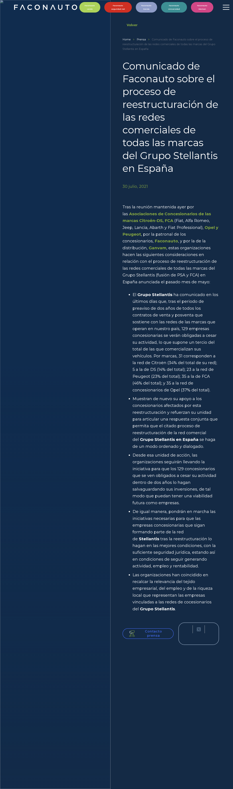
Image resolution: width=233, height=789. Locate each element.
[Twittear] (199, 629)
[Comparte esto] (187, 629)
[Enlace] (46, 7)
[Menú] (226, 7)
